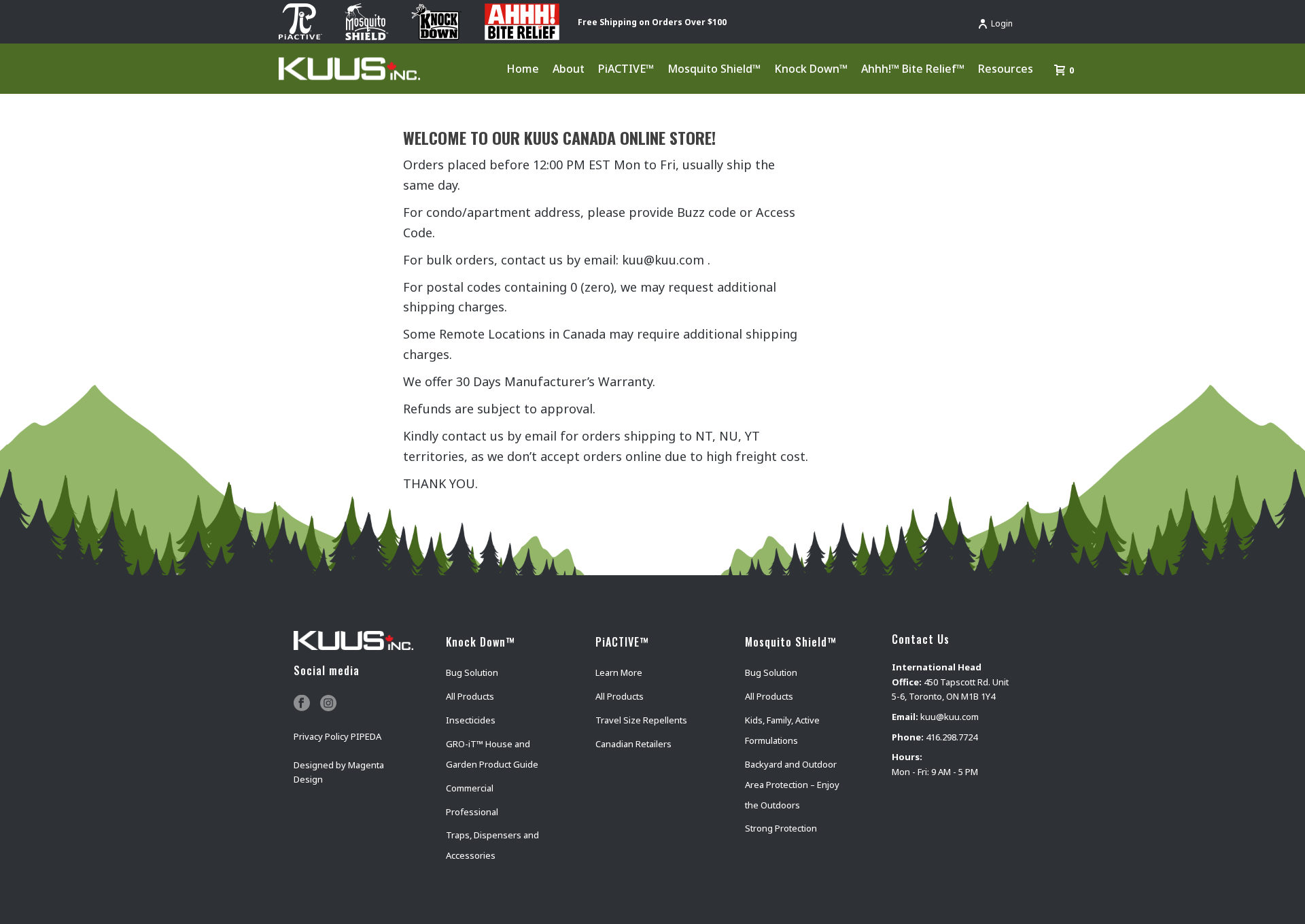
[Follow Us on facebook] (302, 704)
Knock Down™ (811, 68)
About (569, 68)
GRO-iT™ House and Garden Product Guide (492, 754)
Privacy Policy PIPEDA (337, 736)
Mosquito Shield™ (714, 68)
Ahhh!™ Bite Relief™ (912, 68)
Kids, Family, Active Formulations (782, 730)
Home (522, 68)
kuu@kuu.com (949, 717)
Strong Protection (781, 828)
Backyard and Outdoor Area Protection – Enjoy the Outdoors (792, 784)
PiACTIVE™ (626, 68)
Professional (472, 812)
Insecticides (470, 720)
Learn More (618, 672)
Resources (1005, 68)
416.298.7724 (951, 737)
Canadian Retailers (633, 744)
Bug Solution (472, 672)
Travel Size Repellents (641, 720)
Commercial (469, 788)
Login (1002, 23)
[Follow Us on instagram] (328, 704)
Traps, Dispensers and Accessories (492, 845)
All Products (470, 696)
